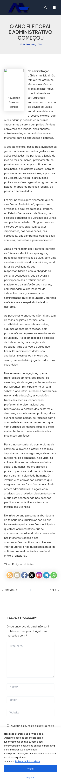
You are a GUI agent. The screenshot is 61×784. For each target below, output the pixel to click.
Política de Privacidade (27, 761)
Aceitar (30, 768)
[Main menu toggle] (54, 7)
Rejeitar (31, 777)
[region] (30, 755)
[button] (45, 8)
